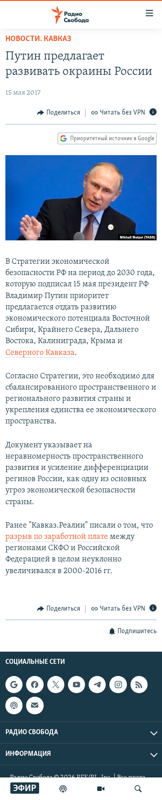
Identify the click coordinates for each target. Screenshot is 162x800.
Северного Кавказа (40, 353)
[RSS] (139, 684)
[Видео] (100, 788)
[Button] (58, 113)
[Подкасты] (13, 705)
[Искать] (138, 788)
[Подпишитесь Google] (13, 684)
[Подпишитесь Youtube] (76, 684)
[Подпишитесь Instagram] (117, 684)
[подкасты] (63, 788)
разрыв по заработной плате (56, 537)
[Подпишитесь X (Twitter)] (55, 684)
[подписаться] (34, 705)
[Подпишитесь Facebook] (34, 684)
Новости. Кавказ (38, 39)
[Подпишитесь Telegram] (97, 684)
